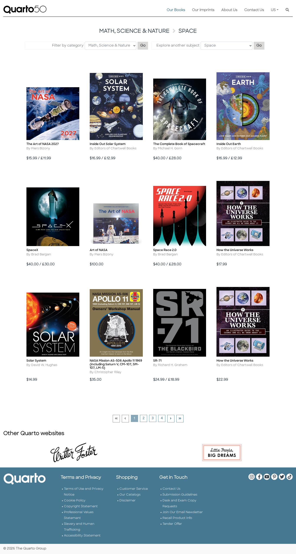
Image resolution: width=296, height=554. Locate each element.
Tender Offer (172, 524)
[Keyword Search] (287, 10)
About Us (229, 10)
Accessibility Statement (82, 535)
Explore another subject (177, 45)
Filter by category (67, 45)
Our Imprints (203, 10)
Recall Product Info (177, 518)
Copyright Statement (81, 506)
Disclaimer (127, 500)
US (273, 10)
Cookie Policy (74, 500)
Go (144, 45)
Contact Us (254, 10)
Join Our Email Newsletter (183, 512)
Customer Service (133, 489)
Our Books (176, 10)
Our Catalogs (129, 494)
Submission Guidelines (180, 494)
